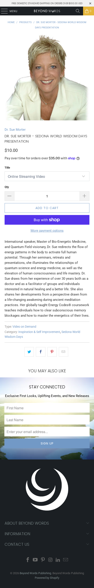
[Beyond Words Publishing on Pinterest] (43, 560)
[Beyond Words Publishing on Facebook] (27, 560)
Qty (7, 187)
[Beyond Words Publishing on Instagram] (50, 560)
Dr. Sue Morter (15, 130)
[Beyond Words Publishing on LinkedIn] (58, 560)
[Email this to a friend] (63, 352)
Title (7, 167)
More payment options (47, 231)
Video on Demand (24, 326)
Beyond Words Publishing (35, 573)
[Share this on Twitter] (29, 352)
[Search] (78, 11)
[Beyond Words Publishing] (47, 11)
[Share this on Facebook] (40, 352)
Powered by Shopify (47, 577)
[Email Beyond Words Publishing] (66, 560)
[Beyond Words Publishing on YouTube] (35, 560)
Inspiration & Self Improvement (39, 332)
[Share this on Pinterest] (52, 352)
